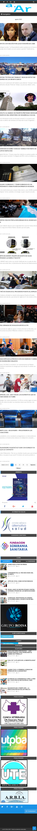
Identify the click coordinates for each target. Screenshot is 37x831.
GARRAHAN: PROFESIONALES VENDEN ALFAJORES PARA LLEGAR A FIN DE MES (20, 598)
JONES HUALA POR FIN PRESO (17, 564)
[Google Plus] (14, 507)
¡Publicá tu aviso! (7, 636)
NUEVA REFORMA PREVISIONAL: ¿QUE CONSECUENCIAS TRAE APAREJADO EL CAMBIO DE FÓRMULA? (20, 652)
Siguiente (33, 464)
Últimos (18, 468)
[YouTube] (32, 507)
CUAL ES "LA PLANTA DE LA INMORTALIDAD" (22, 660)
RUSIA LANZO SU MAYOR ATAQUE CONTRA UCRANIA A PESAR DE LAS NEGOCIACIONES (21, 590)
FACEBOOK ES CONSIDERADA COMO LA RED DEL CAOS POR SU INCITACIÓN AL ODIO (21, 679)
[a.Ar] (18, 8)
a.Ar (3, 829)
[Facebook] (4, 507)
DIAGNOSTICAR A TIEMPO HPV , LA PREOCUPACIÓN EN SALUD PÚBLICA (19, 688)
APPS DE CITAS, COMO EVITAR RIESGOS (20, 581)
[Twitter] (23, 507)
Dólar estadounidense (8, 643)
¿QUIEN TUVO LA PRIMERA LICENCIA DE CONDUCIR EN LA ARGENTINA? (20, 670)
